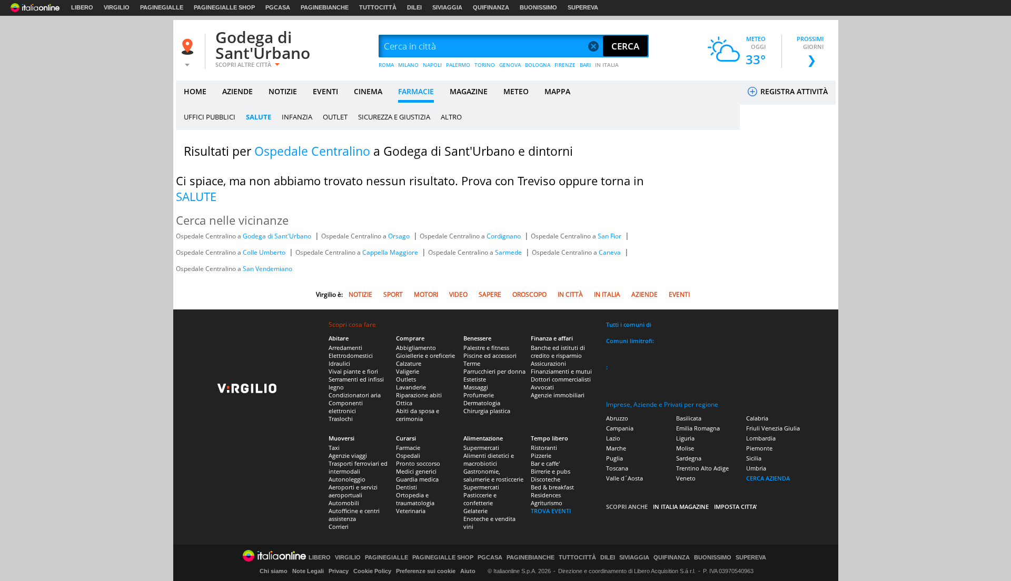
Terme (471, 363)
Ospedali (408, 455)
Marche (616, 448)
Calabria (757, 418)
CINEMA (368, 91)
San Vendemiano (267, 268)
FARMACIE (416, 91)
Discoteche (545, 479)
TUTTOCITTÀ (378, 7)
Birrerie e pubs (550, 471)
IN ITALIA (607, 64)
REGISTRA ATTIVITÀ (793, 91)
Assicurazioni (548, 363)
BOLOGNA (537, 64)
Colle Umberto (265, 252)
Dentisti (406, 487)
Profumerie (478, 395)
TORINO (484, 64)
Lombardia (761, 438)
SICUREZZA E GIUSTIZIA (394, 117)
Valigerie (407, 371)
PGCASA (277, 7)
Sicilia (753, 458)
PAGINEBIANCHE (325, 7)
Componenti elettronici (346, 407)
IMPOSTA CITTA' (735, 506)
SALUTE (258, 117)
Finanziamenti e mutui (561, 371)
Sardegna (688, 458)
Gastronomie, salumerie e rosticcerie (493, 475)
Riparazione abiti (419, 395)
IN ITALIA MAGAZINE (681, 506)
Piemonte (759, 448)
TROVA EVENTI (551, 511)
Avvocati (542, 387)
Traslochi (341, 419)
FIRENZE (565, 64)
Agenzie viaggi (348, 455)
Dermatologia (481, 403)
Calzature (408, 363)
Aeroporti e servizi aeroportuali (353, 491)
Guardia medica (417, 479)
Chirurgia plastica (486, 411)
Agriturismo (546, 503)
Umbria (756, 468)
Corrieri (339, 526)
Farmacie (408, 448)
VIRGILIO (117, 7)
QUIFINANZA (491, 7)
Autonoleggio (347, 479)
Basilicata (688, 418)
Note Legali (308, 571)
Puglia (614, 458)
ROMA (386, 64)
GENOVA (510, 64)
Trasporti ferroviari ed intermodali (358, 467)
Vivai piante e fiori (353, 371)
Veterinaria (410, 511)
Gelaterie (475, 511)
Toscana (617, 468)
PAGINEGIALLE (161, 7)
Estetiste (474, 379)
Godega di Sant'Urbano (262, 45)
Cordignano (504, 236)
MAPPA (557, 91)
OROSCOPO (529, 294)
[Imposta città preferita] (189, 46)
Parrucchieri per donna (494, 371)
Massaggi (475, 387)
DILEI (414, 7)
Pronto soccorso (418, 463)
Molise (685, 448)
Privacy (339, 571)
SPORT (393, 294)
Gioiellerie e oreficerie (425, 355)
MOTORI (426, 294)
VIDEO (458, 294)
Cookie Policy (372, 571)
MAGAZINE (469, 91)
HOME (195, 91)
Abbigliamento (416, 348)
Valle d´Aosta (624, 478)
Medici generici (416, 471)
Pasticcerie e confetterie (480, 499)
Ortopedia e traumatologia (415, 499)
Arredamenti (345, 348)
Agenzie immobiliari (557, 395)
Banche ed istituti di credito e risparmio (558, 351)
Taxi (334, 448)
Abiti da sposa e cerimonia (417, 415)
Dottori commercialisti (561, 379)
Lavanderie (411, 387)
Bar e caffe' (545, 463)
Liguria (685, 438)
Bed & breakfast (552, 487)
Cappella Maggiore (391, 252)
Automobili (344, 503)
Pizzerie (541, 455)
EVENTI (325, 91)
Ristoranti (544, 448)
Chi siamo (274, 571)
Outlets (406, 379)
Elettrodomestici (351, 355)
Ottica (404, 403)
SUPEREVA (583, 7)
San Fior (610, 236)
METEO (516, 91)
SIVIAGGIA (447, 7)
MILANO (408, 64)
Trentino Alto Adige (702, 468)
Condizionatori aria (355, 395)
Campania (619, 428)
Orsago (399, 236)
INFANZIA (297, 117)
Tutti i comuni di (628, 324)
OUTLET (335, 117)
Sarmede (509, 252)
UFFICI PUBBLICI (209, 117)
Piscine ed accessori (490, 355)
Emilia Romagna (698, 428)
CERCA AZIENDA (768, 478)
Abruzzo (617, 418)
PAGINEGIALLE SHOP (224, 7)
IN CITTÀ (570, 294)
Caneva (610, 252)
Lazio (613, 438)
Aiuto (467, 571)
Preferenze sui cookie (425, 571)
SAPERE (490, 294)
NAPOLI (432, 64)
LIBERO (82, 7)
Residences (546, 495)
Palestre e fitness (486, 348)
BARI (585, 64)
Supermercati (481, 448)
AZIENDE (237, 91)
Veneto (686, 478)
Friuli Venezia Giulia (773, 428)
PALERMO (458, 64)
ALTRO (451, 117)
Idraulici (339, 363)
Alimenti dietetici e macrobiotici (488, 459)
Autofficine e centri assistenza (354, 515)
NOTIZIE (283, 91)
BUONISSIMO (538, 7)
